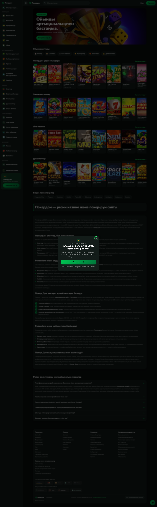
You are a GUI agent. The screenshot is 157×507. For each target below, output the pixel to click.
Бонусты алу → (78, 262)
